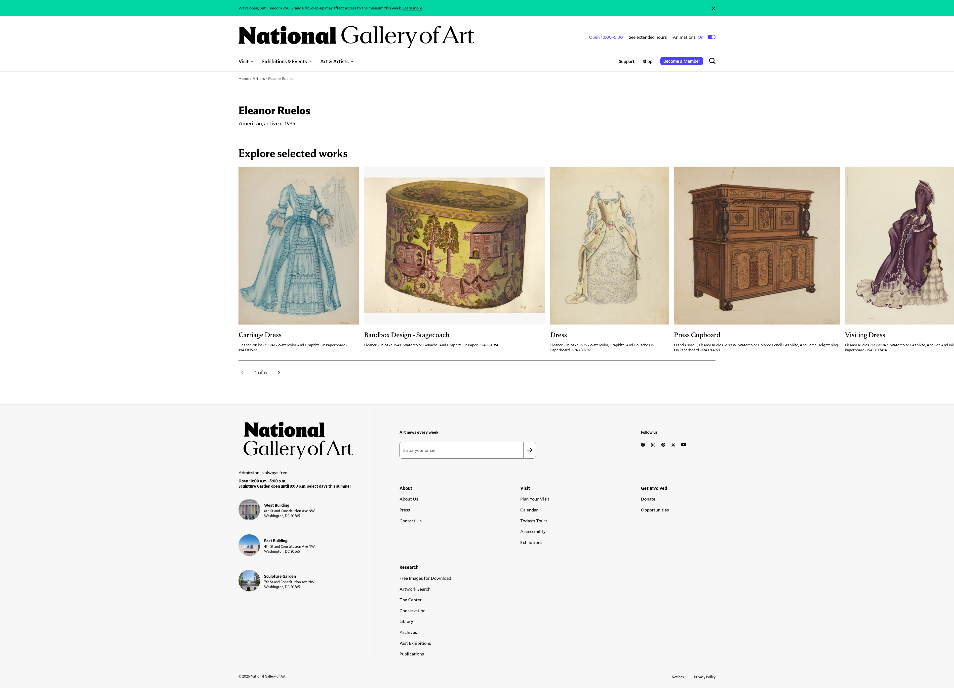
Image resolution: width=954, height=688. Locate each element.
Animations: (688, 37)
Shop (647, 61)
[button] (242, 372)
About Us (408, 499)
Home (243, 78)
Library (406, 621)
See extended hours (648, 37)
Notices (678, 677)
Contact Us (410, 521)
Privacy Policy (705, 677)
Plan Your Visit (534, 499)
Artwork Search (415, 589)
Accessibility (533, 531)
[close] (714, 8)
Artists (258, 78)
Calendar (529, 510)
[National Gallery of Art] (295, 438)
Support (627, 61)
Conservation (412, 611)
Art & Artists (334, 61)
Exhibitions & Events (284, 61)
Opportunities (655, 510)
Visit (243, 61)
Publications (411, 654)
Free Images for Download (425, 578)
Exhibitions (531, 542)
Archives (408, 632)
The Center (410, 600)
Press (404, 510)
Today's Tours (533, 521)
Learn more (412, 7)
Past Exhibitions (415, 643)
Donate (648, 499)
